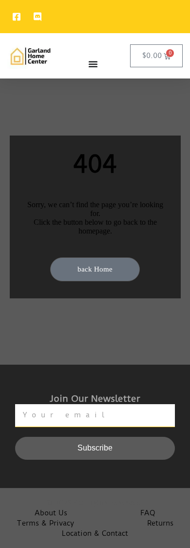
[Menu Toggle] (93, 64)
